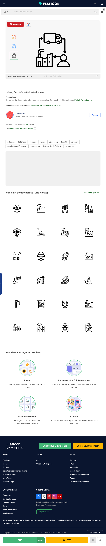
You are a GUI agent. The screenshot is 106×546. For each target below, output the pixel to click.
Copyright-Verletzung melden (88, 520)
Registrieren (44, 512)
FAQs (72, 464)
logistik (64, 142)
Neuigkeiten (8, 513)
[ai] (41, 256)
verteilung (53, 142)
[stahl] (65, 280)
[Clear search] (89, 12)
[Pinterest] (49, 496)
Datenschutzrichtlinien (45, 520)
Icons (5, 464)
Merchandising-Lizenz (79, 481)
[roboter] (65, 256)
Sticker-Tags (8, 481)
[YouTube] (59, 496)
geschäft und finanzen (16, 146)
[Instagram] (54, 496)
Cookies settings (11, 523)
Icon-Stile (74, 467)
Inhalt (6, 454)
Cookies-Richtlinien (65, 520)
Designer (6, 460)
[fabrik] (17, 327)
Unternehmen (10, 490)
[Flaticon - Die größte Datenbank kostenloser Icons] (49, 3)
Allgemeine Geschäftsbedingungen (18, 520)
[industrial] (41, 208)
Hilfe (72, 454)
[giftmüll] (65, 327)
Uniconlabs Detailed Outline (21, 129)
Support (73, 460)
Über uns (7, 495)
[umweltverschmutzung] (41, 327)
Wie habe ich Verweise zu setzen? (46, 105)
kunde (42, 142)
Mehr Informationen (83, 100)
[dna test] (17, 256)
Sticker (6, 467)
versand (33, 142)
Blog (5, 506)
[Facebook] (38, 496)
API (37, 460)
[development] (65, 208)
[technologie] (17, 208)
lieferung (22, 142)
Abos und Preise (10, 510)
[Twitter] (44, 496)
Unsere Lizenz (9, 503)
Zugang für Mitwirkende (55, 446)
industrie (11, 142)
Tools (39, 454)
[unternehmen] (17, 232)
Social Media (43, 490)
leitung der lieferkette (52, 146)
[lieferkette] (88, 208)
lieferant (74, 142)
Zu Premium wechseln (88, 446)
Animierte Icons (9, 474)
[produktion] (65, 232)
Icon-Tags (7, 478)
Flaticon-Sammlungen (79, 474)
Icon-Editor (75, 471)
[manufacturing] (17, 280)
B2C (27, 124)
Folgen (72, 478)
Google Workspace (44, 464)
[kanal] (41, 232)
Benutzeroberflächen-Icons (15, 471)
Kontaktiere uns (9, 499)
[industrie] (88, 232)
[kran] (17, 303)
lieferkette (70, 146)
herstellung (35, 146)
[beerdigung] (88, 280)
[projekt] (41, 303)
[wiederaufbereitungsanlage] (88, 303)
